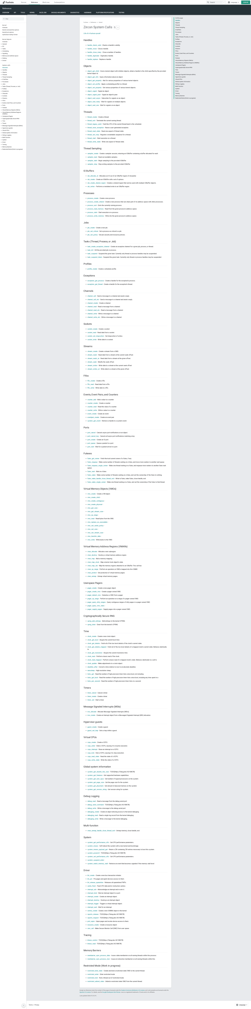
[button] (13, 44)
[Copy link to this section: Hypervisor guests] (104, 722)
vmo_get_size (92, 508)
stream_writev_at (93, 369)
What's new (46, 2)
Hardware (87, 12)
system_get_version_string (97, 789)
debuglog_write (92, 819)
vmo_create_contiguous (95, 501)
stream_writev (92, 365)
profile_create (92, 269)
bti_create (90, 875)
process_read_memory (95, 209)
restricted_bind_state (94, 971)
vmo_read (90, 519)
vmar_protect (92, 573)
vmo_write (91, 540)
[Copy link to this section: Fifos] (91, 376)
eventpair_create (93, 417)
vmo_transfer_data (93, 536)
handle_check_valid (94, 45)
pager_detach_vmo (94, 595)
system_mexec (92, 846)
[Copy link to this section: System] (93, 837)
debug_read (91, 801)
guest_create (92, 727)
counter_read (91, 407)
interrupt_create (92, 897)
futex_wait (91, 471)
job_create (91, 228)
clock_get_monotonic (94, 653)
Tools (23, 12)
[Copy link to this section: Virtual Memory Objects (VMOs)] (118, 489)
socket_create (92, 329)
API (15, 12)
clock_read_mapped (94, 660)
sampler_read (92, 157)
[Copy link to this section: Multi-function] (100, 826)
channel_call (91, 296)
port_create (91, 440)
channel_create (92, 303)
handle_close (92, 49)
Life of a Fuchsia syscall (92, 33)
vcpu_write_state (93, 760)
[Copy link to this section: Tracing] (93, 935)
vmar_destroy (92, 555)
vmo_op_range (92, 515)
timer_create (91, 696)
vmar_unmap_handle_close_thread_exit (101, 831)
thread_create (92, 117)
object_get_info (92, 77)
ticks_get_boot (92, 677)
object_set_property (94, 88)
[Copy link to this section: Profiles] (93, 264)
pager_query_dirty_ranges (96, 602)
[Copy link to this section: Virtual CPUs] (98, 737)
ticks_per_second (93, 681)
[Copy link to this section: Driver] (92, 870)
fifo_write (90, 388)
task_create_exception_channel (98, 246)
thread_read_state (93, 131)
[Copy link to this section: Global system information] (113, 767)
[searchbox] (13, 18)
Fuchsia (86, 22)
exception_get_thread (95, 284)
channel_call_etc (93, 299)
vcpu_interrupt (92, 749)
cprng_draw (91, 624)
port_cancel (91, 433)
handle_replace (92, 59)
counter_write (92, 410)
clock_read (91, 656)
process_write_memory (95, 216)
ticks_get (90, 674)
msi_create (91, 715)
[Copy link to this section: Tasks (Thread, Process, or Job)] (118, 242)
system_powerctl (93, 853)
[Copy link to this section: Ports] (91, 428)
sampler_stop (92, 164)
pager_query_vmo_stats (95, 606)
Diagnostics (74, 12)
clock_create (91, 636)
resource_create (93, 925)
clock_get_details (93, 643)
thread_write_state (93, 142)
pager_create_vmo (93, 592)
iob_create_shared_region (96, 183)
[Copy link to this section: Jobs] (91, 223)
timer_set (90, 700)
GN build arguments (58, 12)
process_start (92, 212)
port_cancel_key (93, 436)
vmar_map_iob (92, 566)
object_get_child (93, 71)
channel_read (92, 307)
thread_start (91, 138)
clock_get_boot (92, 640)
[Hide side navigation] (24, 1005)
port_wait (90, 447)
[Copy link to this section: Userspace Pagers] (104, 583)
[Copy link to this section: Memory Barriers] (103, 950)
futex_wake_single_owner (96, 482)
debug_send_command (95, 805)
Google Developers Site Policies (111, 992)
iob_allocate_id (92, 176)
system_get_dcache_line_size (98, 772)
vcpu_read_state (93, 756)
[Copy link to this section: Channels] (95, 291)
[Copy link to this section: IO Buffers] (96, 171)
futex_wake (91, 475)
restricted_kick (92, 978)
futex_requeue (92, 462)
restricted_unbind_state (95, 981)
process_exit (92, 205)
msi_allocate (91, 712)
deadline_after (92, 667)
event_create (91, 414)
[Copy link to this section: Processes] (96, 193)
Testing (121, 12)
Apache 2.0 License (85, 992)
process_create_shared (95, 202)
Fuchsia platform (59, 2)
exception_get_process (95, 281)
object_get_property (94, 80)
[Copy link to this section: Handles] (94, 40)
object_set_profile (93, 84)
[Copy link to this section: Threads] (94, 112)
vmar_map (91, 559)
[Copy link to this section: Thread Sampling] (103, 148)
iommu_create (92, 911)
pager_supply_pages (94, 609)
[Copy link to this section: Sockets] (94, 324)
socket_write (91, 340)
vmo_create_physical (94, 504)
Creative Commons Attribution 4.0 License (133, 990)
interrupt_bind (92, 893)
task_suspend (92, 254)
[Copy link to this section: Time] (91, 631)
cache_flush (91, 886)
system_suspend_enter (95, 860)
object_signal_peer (94, 95)
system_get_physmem (95, 786)
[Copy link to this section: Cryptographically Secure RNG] (116, 616)
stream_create (92, 351)
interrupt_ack (91, 889)
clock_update (92, 663)
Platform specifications (105, 12)
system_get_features (94, 775)
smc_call (90, 928)
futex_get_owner (93, 458)
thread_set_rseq (93, 135)
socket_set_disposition (95, 336)
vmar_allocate (92, 551)
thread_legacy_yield (94, 124)
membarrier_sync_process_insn (98, 959)
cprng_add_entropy (94, 621)
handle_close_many (94, 52)
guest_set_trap (92, 730)
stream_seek (92, 362)
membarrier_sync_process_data (98, 955)
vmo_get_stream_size (95, 511)
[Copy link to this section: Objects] (93, 66)
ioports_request (93, 918)
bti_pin (89, 879)
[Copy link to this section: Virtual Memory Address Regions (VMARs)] (129, 547)
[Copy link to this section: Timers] (93, 688)
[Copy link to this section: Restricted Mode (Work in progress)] (122, 966)
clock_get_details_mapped (96, 647)
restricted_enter (93, 974)
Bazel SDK (42, 12)
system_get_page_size (95, 782)
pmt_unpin (91, 921)
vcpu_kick (90, 753)
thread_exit (91, 120)
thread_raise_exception (95, 128)
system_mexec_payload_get (97, 849)
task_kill (90, 250)
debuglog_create (93, 812)
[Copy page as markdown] (115, 27)
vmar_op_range (92, 569)
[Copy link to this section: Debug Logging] (101, 796)
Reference (34, 2)
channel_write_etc (93, 317)
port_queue (91, 443)
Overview (5, 12)
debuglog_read (92, 815)
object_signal (92, 91)
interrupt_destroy (93, 900)
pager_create (92, 588)
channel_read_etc (93, 310)
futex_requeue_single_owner (97, 466)
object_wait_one (93, 105)
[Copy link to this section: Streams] (94, 346)
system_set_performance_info (98, 856)
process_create (92, 198)
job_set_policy (92, 235)
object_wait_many (93, 102)
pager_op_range (93, 599)
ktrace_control (92, 940)
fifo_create (91, 381)
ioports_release (92, 914)
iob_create (91, 179)
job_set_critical (92, 231)
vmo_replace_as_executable (97, 522)
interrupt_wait (92, 907)
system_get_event (93, 421)
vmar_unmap (91, 576)
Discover (23, 2)
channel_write (92, 314)
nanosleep (91, 670)
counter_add (91, 400)
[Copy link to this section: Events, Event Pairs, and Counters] (120, 395)
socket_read (91, 332)
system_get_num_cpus (95, 779)
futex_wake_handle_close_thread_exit (100, 478)
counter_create (92, 403)
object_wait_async (93, 98)
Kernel (32, 12)
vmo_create (91, 494)
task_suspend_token (94, 257)
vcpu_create (91, 742)
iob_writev (91, 186)
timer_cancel (91, 693)
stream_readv (92, 355)
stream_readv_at (93, 358)
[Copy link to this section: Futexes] (94, 453)
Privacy (37, 1005)
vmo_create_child (93, 497)
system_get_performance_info (98, 842)
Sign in (245, 2)
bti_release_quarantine (95, 882)
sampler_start (92, 161)
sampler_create (92, 153)
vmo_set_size (92, 529)
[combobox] (216, 2)
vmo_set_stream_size (95, 533)
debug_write (91, 808)
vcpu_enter (91, 746)
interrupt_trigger (93, 904)
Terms (31, 1005)
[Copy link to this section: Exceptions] (97, 276)
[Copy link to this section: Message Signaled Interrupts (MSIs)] (123, 707)
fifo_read (90, 384)
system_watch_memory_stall (97, 864)
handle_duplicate (93, 56)
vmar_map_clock (93, 562)
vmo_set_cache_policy (95, 526)
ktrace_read (91, 944)
